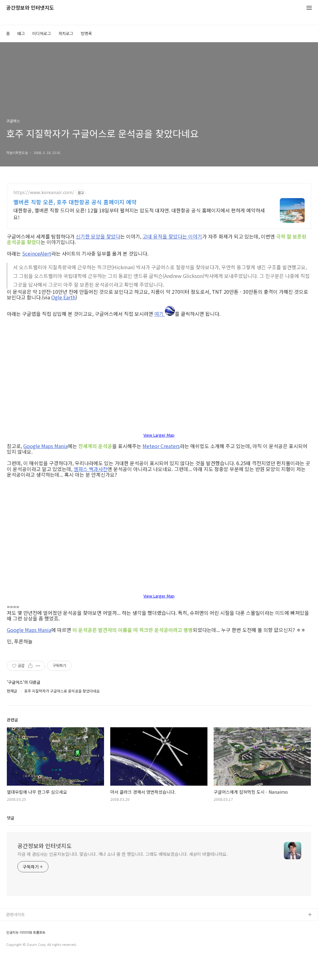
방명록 (86, 33)
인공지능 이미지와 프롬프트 (25, 932)
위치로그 (65, 33)
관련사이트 (15, 914)
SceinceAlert (36, 253)
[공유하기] (30, 665)
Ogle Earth (63, 297)
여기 (159, 313)
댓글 (10, 818)
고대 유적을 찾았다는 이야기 (172, 236)
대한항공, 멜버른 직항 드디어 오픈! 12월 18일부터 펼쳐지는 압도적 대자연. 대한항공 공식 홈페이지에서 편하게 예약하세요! (139, 213)
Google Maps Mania (45, 446)
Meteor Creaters (161, 446)
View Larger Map (159, 435)
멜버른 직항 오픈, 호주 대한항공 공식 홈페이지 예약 (75, 202)
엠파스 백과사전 (90, 469)
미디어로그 (41, 33)
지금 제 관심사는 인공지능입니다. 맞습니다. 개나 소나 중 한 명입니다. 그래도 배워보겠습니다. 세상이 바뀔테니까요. (122, 854)
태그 (21, 33)
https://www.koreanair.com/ (43, 192)
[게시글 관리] (38, 665)
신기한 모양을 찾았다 (98, 236)
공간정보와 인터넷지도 (30, 8)
